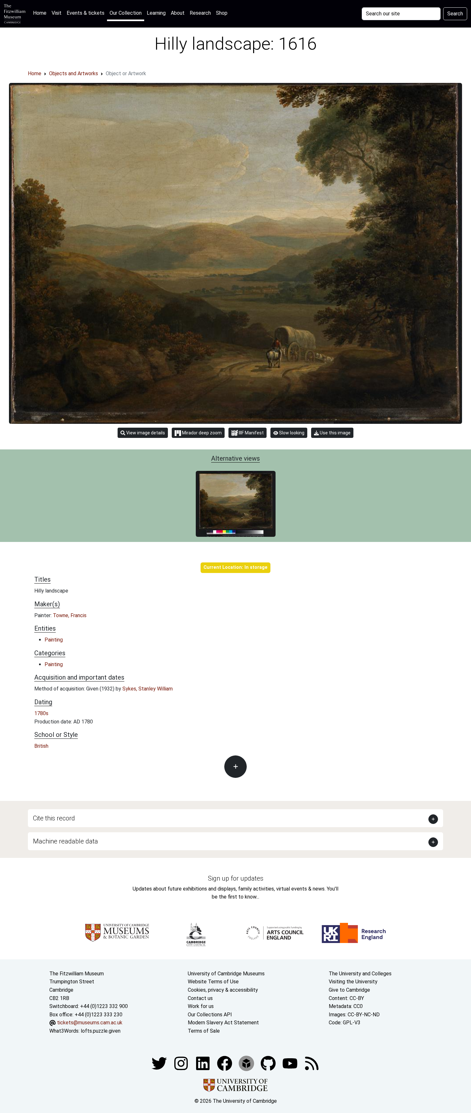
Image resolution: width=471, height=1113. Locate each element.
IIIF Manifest (251, 432)
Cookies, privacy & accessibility (223, 990)
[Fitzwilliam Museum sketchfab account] (247, 1063)
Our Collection (126, 13)
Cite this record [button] (54, 818)
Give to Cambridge (349, 990)
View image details (145, 432)
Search (455, 14)
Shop (221, 13)
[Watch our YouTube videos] (291, 1063)
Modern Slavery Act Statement (223, 1023)
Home (41, 13)
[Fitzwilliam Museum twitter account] (160, 1063)
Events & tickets (85, 13)
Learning (156, 13)
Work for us (201, 1006)
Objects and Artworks (73, 73)
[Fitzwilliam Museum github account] (269, 1063)
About (178, 13)
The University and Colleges (360, 974)
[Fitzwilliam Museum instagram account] (182, 1063)
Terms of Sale (204, 1031)
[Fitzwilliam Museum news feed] (312, 1063)
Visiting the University (353, 982)
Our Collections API (210, 1015)
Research (200, 13)
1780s (41, 713)
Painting (54, 640)
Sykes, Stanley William (147, 689)
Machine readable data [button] (65, 841)
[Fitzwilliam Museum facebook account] (203, 1063)
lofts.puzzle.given (100, 1031)
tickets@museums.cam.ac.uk (89, 1023)
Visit (57, 13)
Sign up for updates (235, 878)
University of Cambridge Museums (226, 974)
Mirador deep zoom (201, 432)
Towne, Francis (70, 615)
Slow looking (291, 432)
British (41, 746)
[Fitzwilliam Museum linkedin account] (225, 1063)
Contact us (200, 998)
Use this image (335, 432)
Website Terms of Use (213, 982)
